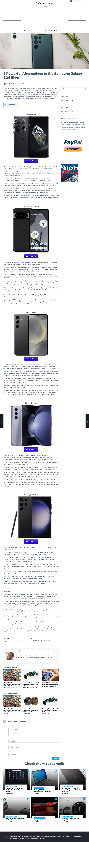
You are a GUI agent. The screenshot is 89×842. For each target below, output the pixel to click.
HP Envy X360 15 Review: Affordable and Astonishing (42, 790)
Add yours (28, 721)
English (74, 1)
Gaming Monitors (48, 836)
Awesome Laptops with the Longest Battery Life (70, 819)
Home (25, 31)
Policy (62, 31)
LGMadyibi (18, 651)
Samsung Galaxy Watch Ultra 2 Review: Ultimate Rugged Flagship (30, 710)
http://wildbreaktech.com (20, 652)
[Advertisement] (44, 19)
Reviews (39, 31)
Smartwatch (6, 838)
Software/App (13, 838)
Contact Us (42, 838)
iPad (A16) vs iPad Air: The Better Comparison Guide (50, 683)
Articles (31, 31)
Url (9, 751)
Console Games (25, 836)
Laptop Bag (73, 836)
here (75, 129)
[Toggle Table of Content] (17, 105)
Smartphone (79, 836)
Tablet (19, 838)
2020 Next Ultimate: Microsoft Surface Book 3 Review (15, 819)
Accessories (17, 836)
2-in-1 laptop (9, 786)
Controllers (32, 836)
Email (9, 745)
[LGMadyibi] (10, 656)
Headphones (56, 836)
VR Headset (24, 838)
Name (9, 738)
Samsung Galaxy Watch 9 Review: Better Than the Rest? (31, 684)
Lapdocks (62, 836)
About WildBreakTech (50, 31)
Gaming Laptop (39, 836)
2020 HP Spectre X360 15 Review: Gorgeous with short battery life (71, 790)
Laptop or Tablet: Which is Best (43, 820)
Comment (10, 726)
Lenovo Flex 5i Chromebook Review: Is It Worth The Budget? (14, 790)
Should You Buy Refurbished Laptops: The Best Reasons (11, 684)
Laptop (42, 788)
